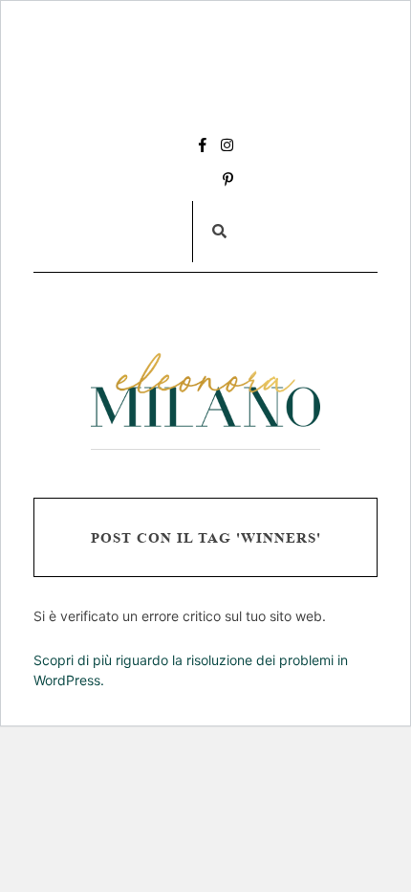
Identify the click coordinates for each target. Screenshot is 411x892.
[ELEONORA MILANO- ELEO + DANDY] (205, 390)
